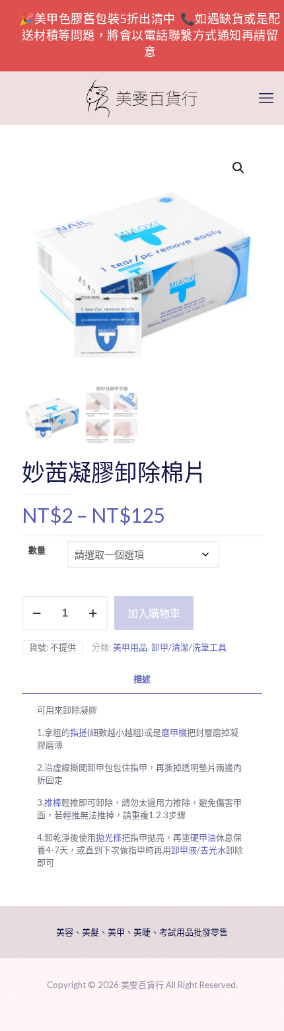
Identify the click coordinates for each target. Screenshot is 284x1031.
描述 (142, 678)
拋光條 (109, 837)
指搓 (78, 732)
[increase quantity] (92, 613)
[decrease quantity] (36, 613)
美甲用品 (130, 647)
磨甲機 (174, 732)
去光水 (213, 850)
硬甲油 (203, 837)
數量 (37, 550)
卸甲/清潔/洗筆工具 (189, 647)
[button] (239, 168)
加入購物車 (153, 613)
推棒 (52, 802)
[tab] (142, 679)
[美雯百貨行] (142, 98)
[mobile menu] (266, 98)
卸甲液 (184, 850)
